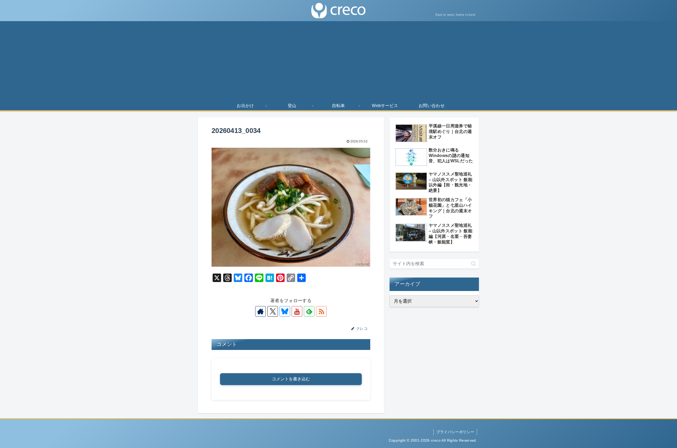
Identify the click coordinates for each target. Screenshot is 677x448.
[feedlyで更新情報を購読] (309, 311)
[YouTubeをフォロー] (297, 311)
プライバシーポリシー (455, 432)
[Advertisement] (338, 61)
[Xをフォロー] (272, 311)
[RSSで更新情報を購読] (321, 311)
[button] (473, 264)
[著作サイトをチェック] (260, 311)
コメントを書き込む (291, 379)
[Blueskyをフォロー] (285, 311)
